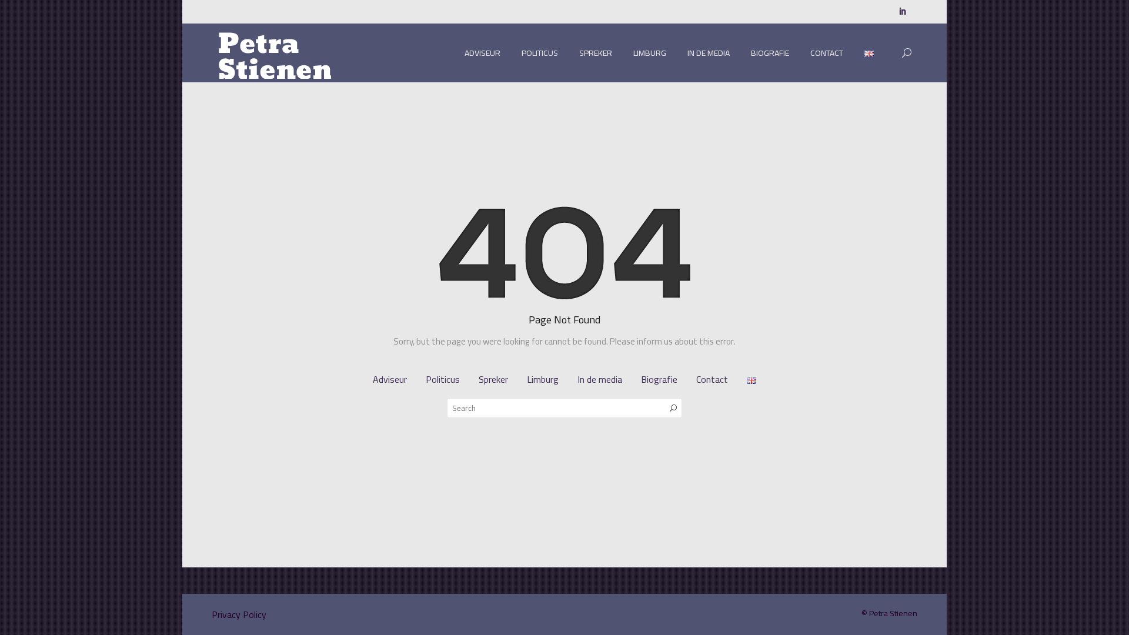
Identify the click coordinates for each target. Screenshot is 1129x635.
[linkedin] (902, 12)
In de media (708, 53)
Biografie (770, 53)
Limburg (649, 53)
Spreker (595, 53)
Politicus (540, 53)
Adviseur (482, 53)
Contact (826, 53)
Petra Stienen (893, 613)
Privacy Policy (239, 614)
